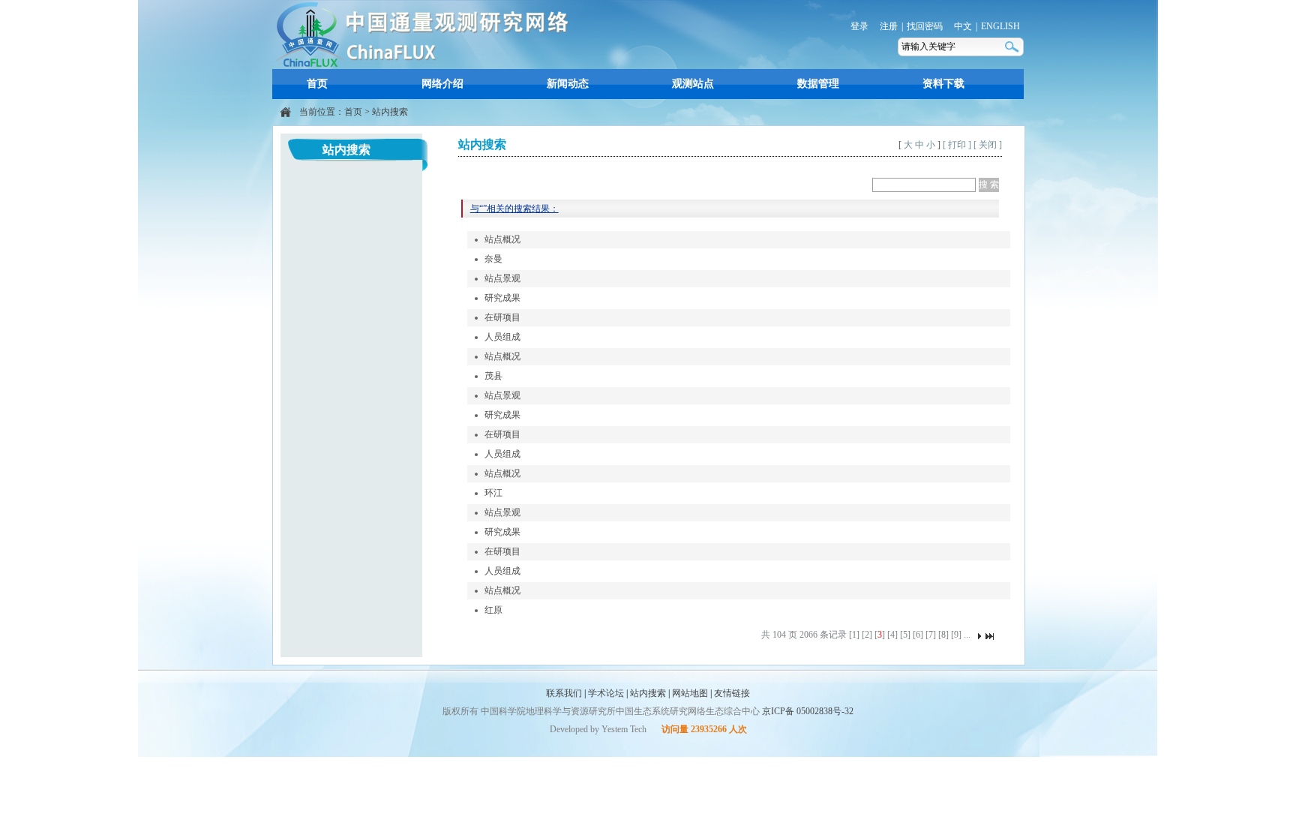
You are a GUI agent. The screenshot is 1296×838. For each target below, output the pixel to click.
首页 (317, 83)
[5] (905, 634)
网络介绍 (443, 83)
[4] (892, 634)
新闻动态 (568, 83)
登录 (859, 26)
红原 (493, 610)
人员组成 (502, 337)
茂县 (493, 376)
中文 (963, 26)
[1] (854, 634)
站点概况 (502, 239)
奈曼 (493, 259)
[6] (918, 634)
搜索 (1013, 47)
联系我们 (564, 693)
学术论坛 (606, 693)
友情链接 (732, 693)
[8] (943, 634)
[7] (931, 634)
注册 (889, 26)
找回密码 (925, 26)
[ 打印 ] (957, 145)
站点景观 (502, 278)
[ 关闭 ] (988, 145)
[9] (956, 634)
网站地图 (690, 693)
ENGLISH (1000, 26)
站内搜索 (390, 112)
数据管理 (818, 83)
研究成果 (502, 298)
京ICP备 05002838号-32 (808, 711)
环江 (493, 493)
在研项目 (502, 317)
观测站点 (693, 83)
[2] (867, 634)
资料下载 (943, 83)
